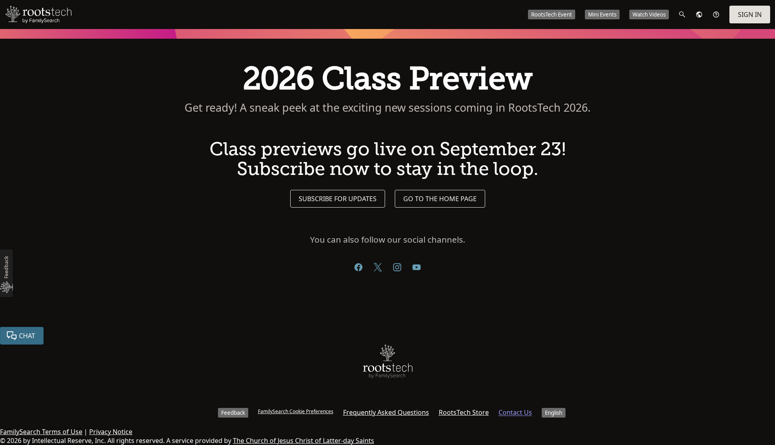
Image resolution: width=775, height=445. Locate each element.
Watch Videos (649, 14)
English (553, 412)
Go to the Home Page (440, 198)
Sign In (750, 14)
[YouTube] (416, 267)
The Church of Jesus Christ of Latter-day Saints (303, 440)
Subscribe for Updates (338, 198)
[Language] (699, 14)
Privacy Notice (110, 431)
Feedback (233, 412)
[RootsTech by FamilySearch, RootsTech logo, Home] (38, 14)
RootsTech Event (551, 14)
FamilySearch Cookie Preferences (295, 411)
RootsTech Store (464, 412)
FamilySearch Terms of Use (41, 431)
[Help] (716, 14)
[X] (378, 267)
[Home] (388, 363)
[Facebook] (358, 267)
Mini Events (602, 14)
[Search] (682, 14)
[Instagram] (397, 267)
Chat (27, 335)
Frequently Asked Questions (386, 412)
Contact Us (515, 412)
